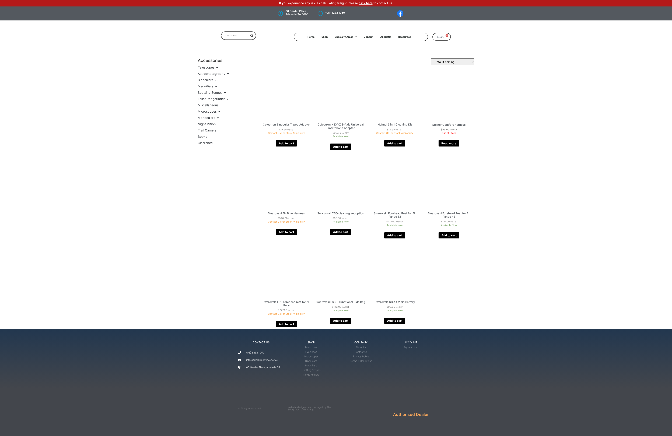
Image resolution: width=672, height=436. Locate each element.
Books (202, 136)
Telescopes (206, 67)
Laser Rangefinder (211, 99)
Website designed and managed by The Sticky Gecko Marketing (309, 408)
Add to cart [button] (286, 143)
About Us (385, 36)
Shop (324, 36)
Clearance (205, 143)
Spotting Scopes (210, 92)
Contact (368, 36)
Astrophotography (211, 74)
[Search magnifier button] (251, 35)
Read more (448, 143)
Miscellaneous (208, 105)
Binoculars (205, 80)
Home (310, 36)
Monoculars (206, 118)
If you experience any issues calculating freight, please (319, 3)
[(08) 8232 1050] (320, 13)
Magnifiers (205, 86)
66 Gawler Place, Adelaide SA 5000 (297, 12)
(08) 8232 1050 (335, 12)
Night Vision (207, 124)
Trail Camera (207, 130)
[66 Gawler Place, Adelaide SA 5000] (280, 13)
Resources (404, 36)
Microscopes (207, 111)
